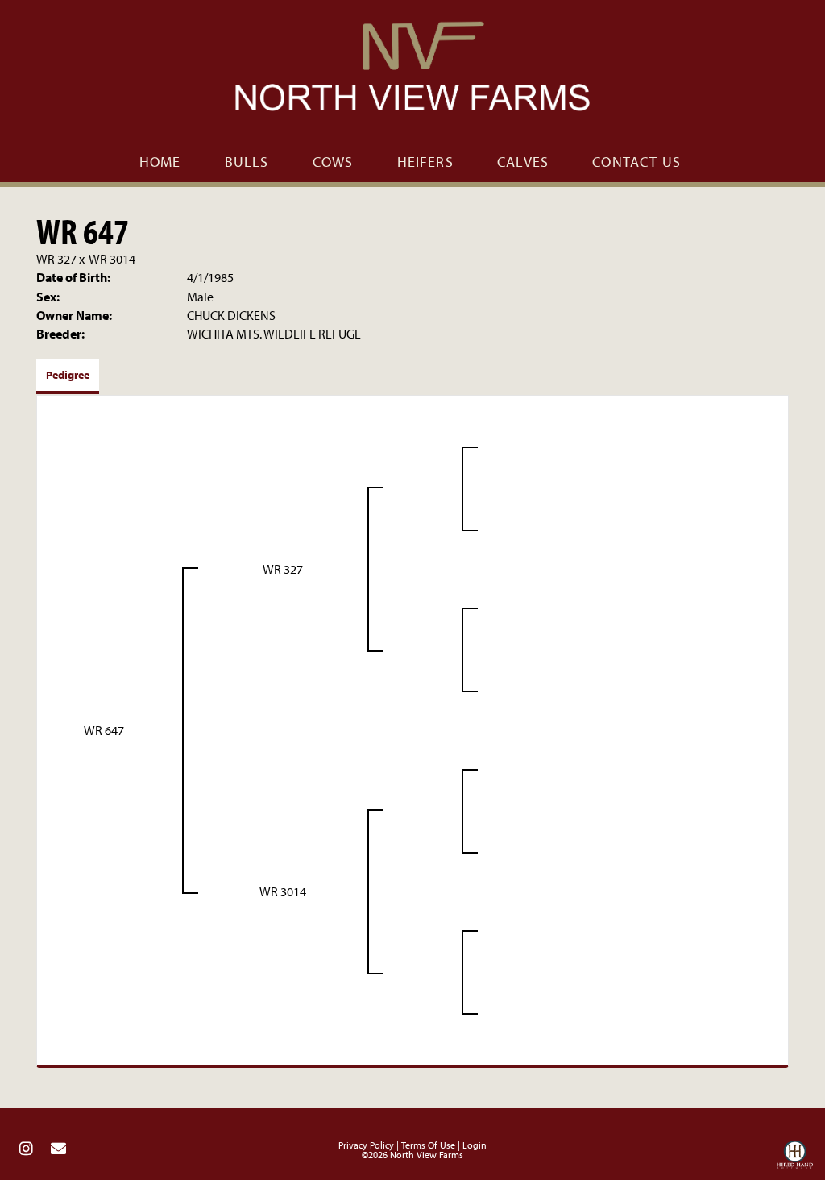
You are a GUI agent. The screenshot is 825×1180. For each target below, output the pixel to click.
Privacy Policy (366, 1145)
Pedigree (67, 375)
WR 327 (56, 259)
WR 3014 (112, 259)
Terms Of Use (428, 1145)
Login (474, 1145)
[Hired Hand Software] (795, 1158)
